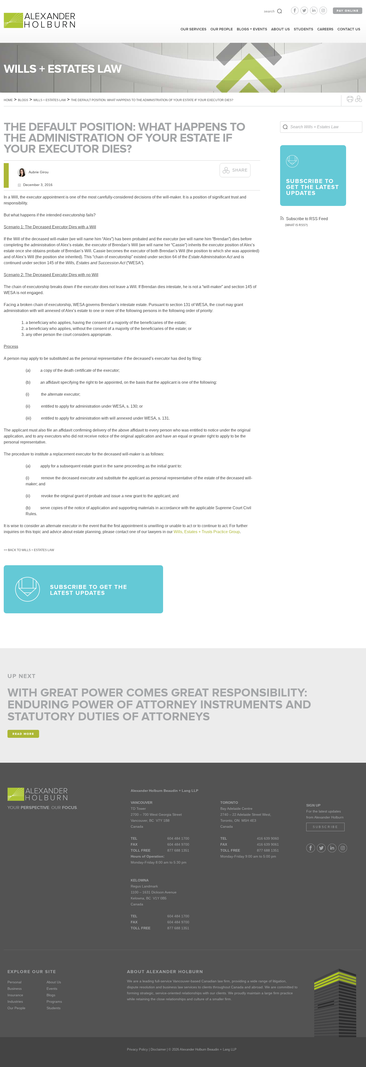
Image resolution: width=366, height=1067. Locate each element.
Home (8, 100)
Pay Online (348, 10)
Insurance (15, 995)
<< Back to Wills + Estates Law (29, 550)
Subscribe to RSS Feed (306, 219)
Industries (15, 1002)
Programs (54, 1002)
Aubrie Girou (39, 172)
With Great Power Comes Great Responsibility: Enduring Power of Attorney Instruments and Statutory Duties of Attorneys (159, 704)
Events (52, 989)
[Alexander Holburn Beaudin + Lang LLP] (42, 20)
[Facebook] (296, 13)
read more (23, 734)
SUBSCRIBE (325, 827)
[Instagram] (323, 13)
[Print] (350, 98)
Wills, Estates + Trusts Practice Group (207, 532)
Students (54, 1008)
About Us (54, 982)
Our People (16, 1008)
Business (14, 989)
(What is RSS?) (296, 225)
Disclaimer (158, 1049)
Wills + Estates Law (49, 100)
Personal (14, 982)
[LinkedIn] (314, 13)
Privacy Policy (137, 1049)
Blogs (23, 100)
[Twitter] (305, 13)
